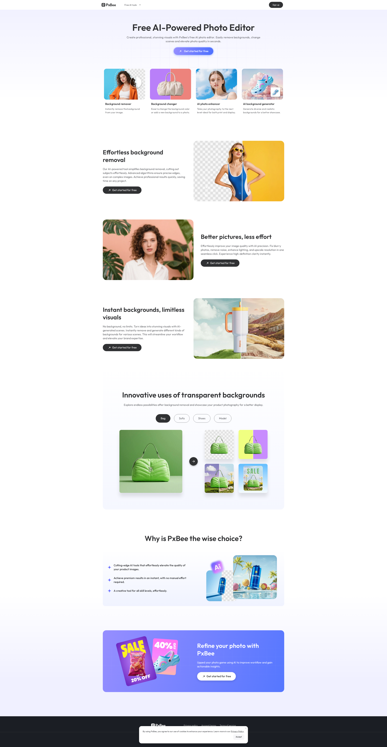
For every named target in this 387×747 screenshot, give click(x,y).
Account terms (208, 725)
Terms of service (228, 725)
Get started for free (196, 51)
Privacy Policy (237, 731)
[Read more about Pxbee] (109, 5)
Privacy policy (191, 725)
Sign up (276, 4)
